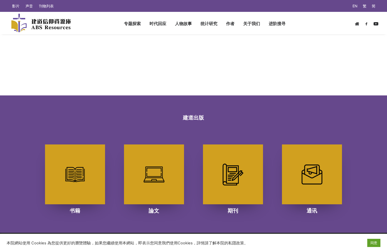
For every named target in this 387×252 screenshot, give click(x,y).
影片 (15, 6)
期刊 (233, 210)
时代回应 (158, 23)
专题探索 (132, 23)
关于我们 (251, 23)
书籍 (75, 210)
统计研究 (209, 23)
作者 (230, 23)
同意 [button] (373, 243)
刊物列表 (46, 6)
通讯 (312, 210)
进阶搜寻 (277, 23)
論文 (154, 210)
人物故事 (183, 23)
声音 (29, 6)
